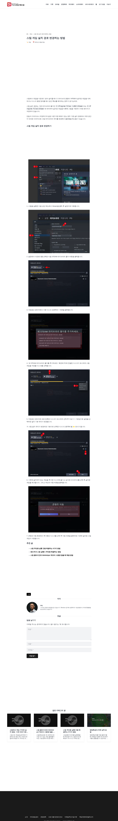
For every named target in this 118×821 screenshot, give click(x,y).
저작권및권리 (34, 817)
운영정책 (43, 817)
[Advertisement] (59, 81)
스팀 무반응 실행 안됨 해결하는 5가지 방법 (45, 548)
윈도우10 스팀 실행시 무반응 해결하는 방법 (45, 552)
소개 (26, 817)
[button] (112, 4)
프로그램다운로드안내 (55, 817)
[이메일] (33, 607)
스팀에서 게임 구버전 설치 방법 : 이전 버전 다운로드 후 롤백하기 (19, 732)
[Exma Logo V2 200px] (15, 4)
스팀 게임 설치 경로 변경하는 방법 (42, 34)
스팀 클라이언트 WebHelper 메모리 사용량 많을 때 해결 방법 (51, 555)
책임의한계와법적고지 (86, 817)
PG (41, 605)
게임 (31, 34)
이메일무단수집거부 (71, 817)
